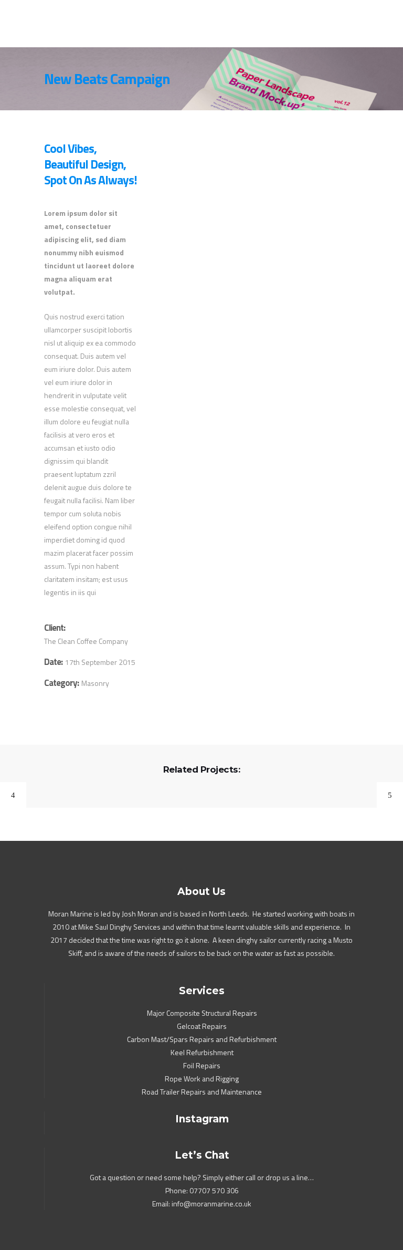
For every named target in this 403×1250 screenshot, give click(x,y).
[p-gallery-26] (253, 231)
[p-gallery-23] (203, 161)
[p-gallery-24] (203, 187)
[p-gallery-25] (203, 212)
